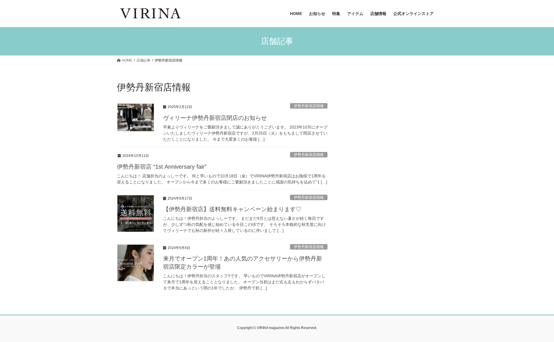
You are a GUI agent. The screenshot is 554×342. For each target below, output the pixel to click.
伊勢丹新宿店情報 (309, 106)
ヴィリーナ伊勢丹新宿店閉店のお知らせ (215, 118)
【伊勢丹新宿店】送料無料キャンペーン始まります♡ (232, 209)
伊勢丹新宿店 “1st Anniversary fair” (162, 166)
